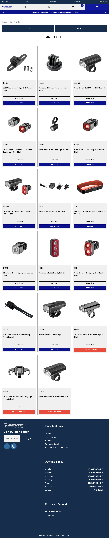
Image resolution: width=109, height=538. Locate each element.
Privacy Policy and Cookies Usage (58, 447)
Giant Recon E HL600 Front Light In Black (53, 150)
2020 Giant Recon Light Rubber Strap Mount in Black (16, 336)
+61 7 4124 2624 (53, 511)
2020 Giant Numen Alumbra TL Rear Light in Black (89, 212)
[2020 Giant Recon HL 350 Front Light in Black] (90, 309)
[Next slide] (105, 12)
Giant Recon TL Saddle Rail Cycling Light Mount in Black (17, 398)
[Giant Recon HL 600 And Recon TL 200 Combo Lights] (19, 186)
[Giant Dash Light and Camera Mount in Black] (54, 63)
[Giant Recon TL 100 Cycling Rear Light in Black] (90, 124)
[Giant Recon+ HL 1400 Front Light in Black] (90, 63)
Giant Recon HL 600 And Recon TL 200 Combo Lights (17, 212)
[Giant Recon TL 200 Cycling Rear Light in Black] (90, 248)
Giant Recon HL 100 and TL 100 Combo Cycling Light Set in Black (17, 151)
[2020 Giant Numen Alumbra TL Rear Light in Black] (90, 186)
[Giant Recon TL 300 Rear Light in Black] (54, 248)
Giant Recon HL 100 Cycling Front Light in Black (18, 274)
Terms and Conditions (53, 444)
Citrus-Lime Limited (63, 535)
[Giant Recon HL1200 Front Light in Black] (54, 371)
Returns (48, 440)
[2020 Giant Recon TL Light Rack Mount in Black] (19, 63)
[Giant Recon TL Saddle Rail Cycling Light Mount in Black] (19, 371)
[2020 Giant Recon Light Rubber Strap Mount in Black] (19, 309)
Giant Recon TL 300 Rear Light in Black (53, 273)
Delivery (48, 433)
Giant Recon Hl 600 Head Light (50, 335)
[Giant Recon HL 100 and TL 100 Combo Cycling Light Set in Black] (19, 124)
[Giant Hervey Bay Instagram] (14, 446)
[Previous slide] (4, 12)
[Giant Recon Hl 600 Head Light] (54, 309)
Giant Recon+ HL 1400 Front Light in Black (89, 88)
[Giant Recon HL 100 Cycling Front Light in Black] (19, 248)
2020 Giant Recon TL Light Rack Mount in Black (18, 89)
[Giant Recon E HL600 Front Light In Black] (54, 124)
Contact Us (49, 515)
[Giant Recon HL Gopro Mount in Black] (54, 186)
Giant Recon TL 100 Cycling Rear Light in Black (89, 151)
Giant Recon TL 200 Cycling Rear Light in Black (89, 274)
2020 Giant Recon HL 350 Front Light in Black (88, 336)
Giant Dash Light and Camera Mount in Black (53, 89)
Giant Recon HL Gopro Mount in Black (52, 211)
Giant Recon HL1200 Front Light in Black (53, 397)
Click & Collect (50, 437)
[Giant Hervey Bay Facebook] (7, 446)
